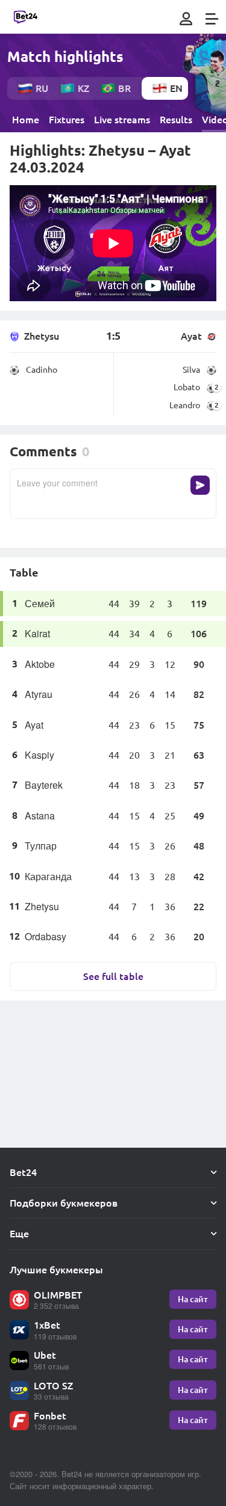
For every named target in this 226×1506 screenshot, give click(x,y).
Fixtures (66, 119)
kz (83, 88)
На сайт (193, 1299)
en (176, 88)
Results (176, 119)
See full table (113, 976)
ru (42, 88)
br (124, 88)
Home (25, 119)
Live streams (122, 119)
